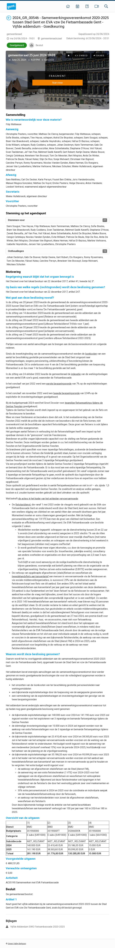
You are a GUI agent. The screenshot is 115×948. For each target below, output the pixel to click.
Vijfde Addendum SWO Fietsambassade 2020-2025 (37, 926)
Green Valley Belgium (17, 943)
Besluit (39, 45)
